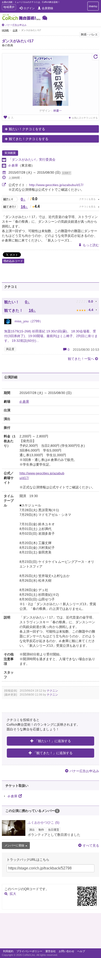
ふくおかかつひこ (43, 822)
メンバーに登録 (14, 845)
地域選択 (9, 7)
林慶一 (57, 110)
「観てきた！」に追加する (53, 753)
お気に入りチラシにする (85, 118)
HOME (5, 30)
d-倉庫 (13, 165)
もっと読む (91, 245)
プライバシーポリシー (29, 951)
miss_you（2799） (28, 321)
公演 (15, 30)
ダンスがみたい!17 (18, 41)
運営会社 (50, 951)
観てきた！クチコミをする (28, 139)
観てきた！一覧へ (81, 359)
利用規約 (8, 951)
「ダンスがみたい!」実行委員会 (31, 159)
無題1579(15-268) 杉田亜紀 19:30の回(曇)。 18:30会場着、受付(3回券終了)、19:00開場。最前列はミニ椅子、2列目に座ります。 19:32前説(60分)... (51, 336)
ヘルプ (81, 951)
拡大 (13, 894)
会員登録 (47, 8)
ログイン (29, 8)
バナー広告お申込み (16, 25)
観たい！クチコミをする (27, 129)
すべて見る (91, 845)
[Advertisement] (50, 932)
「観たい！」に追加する (53, 741)
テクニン (52, 690)
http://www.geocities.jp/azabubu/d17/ (56, 185)
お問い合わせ (66, 951)
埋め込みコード (13, 261)
